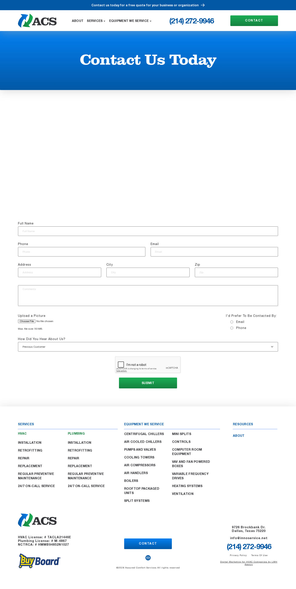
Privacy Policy (238, 555)
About (77, 21)
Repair (23, 458)
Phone (241, 328)
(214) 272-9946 (191, 20)
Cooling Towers (139, 457)
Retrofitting (30, 450)
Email (240, 322)
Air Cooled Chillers (142, 441)
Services (94, 21)
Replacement (30, 466)
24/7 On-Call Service (36, 486)
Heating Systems (187, 486)
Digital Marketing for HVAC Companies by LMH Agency (248, 563)
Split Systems (137, 500)
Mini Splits (181, 434)
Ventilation (183, 494)
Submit (148, 383)
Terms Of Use (259, 555)
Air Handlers (136, 473)
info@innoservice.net (249, 538)
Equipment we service (129, 21)
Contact (254, 20)
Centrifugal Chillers (144, 434)
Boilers (131, 481)
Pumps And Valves (140, 449)
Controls (181, 441)
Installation (29, 442)
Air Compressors (140, 465)
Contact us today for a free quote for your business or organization (145, 5)
